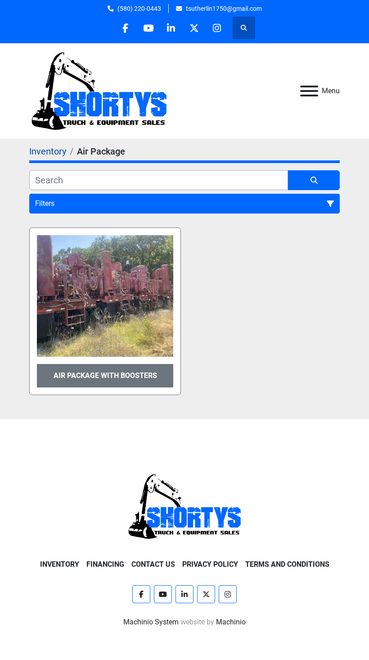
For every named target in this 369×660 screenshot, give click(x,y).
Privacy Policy (210, 564)
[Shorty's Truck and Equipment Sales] (184, 505)
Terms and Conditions (287, 564)
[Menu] (309, 91)
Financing (105, 564)
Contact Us (153, 564)
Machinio (231, 622)
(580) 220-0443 (139, 8)
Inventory (59, 564)
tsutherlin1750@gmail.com (224, 8)
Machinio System (151, 622)
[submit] (314, 180)
